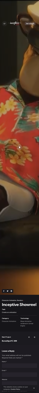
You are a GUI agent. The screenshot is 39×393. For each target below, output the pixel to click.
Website (4, 379)
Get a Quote (30, 23)
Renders (20, 300)
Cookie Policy (15, 389)
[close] (34, 388)
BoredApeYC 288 (9, 341)
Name (4, 361)
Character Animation (9, 300)
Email (4, 370)
